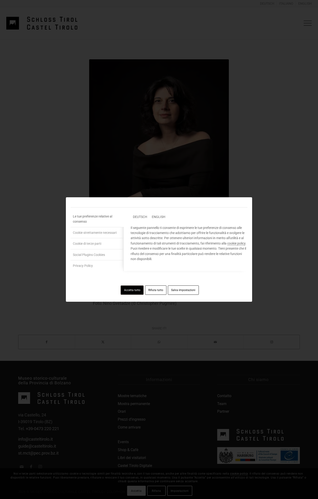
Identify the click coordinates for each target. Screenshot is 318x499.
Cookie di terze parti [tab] (87, 243)
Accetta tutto (132, 290)
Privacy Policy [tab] (83, 266)
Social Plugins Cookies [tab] (89, 255)
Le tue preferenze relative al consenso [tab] (92, 218)
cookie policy (236, 243)
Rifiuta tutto (155, 290)
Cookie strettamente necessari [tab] (95, 232)
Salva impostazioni (183, 290)
